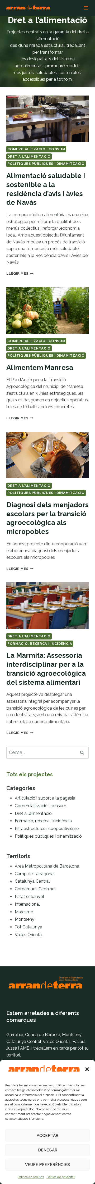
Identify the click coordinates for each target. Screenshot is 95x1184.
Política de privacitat (60, 1177)
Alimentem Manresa (39, 367)
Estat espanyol (29, 896)
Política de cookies (31, 1177)
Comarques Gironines (35, 888)
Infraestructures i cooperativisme (47, 828)
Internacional (27, 904)
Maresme (24, 911)
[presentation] (47, 119)
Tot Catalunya (28, 926)
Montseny (24, 919)
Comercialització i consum (36, 149)
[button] (87, 1069)
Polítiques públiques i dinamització (46, 164)
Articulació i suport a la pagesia (45, 798)
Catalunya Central (32, 881)
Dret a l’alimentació (29, 156)
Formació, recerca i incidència (39, 644)
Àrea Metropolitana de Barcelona (47, 866)
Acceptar (47, 1135)
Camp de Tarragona (34, 873)
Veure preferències (47, 1164)
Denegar (47, 1150)
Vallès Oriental (29, 934)
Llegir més (20, 273)
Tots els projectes (29, 774)
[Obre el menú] (86, 8)
